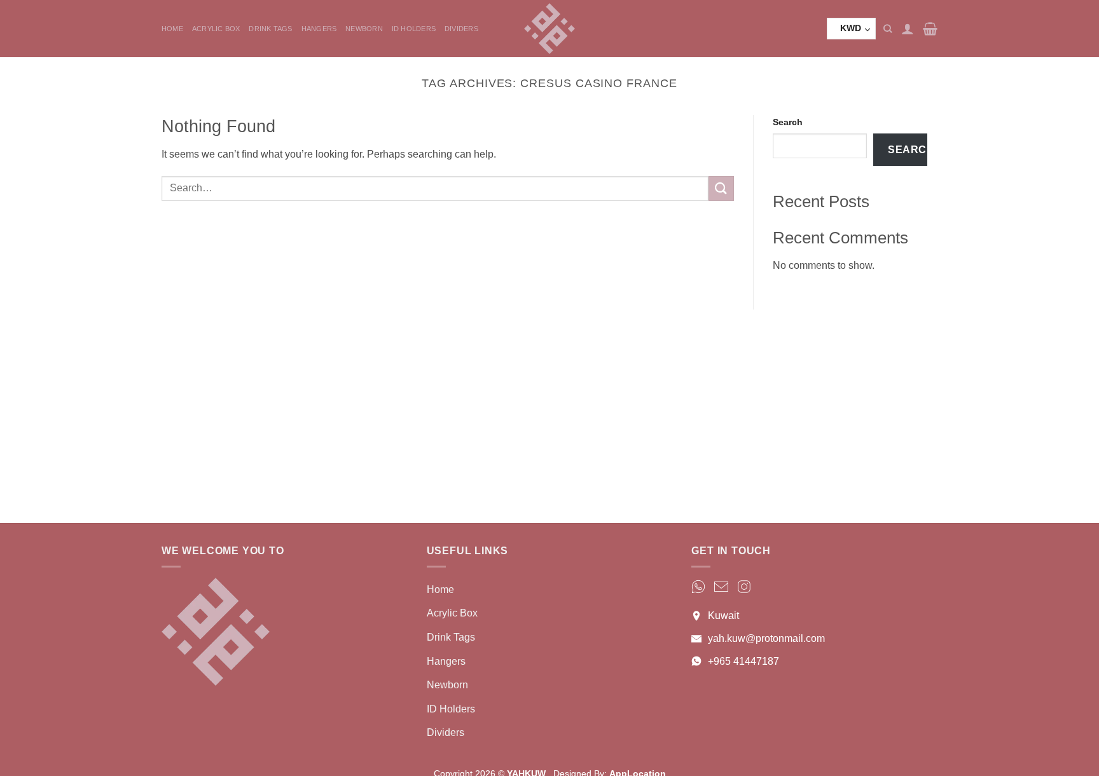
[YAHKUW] (549, 28)
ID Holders (414, 28)
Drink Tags (270, 28)
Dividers (461, 28)
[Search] (887, 28)
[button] (907, 29)
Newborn (364, 28)
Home (172, 28)
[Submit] (721, 188)
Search (788, 122)
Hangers (319, 28)
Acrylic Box (216, 28)
